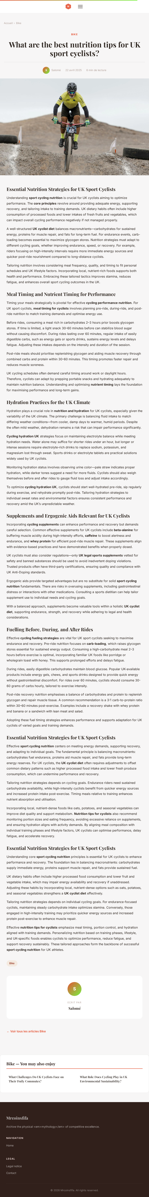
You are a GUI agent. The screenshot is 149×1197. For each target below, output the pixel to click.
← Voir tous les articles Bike (26, 1031)
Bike (18, 23)
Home (10, 1145)
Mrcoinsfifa (17, 1117)
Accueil (8, 23)
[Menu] (80, 6)
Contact (11, 1173)
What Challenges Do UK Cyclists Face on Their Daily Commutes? (36, 1079)
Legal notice (14, 1166)
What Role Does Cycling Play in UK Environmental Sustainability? (103, 1079)
